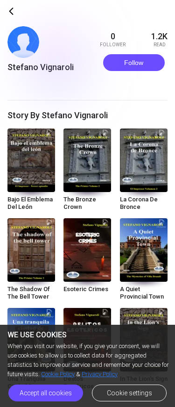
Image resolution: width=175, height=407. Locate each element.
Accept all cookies (46, 393)
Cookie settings (129, 393)
